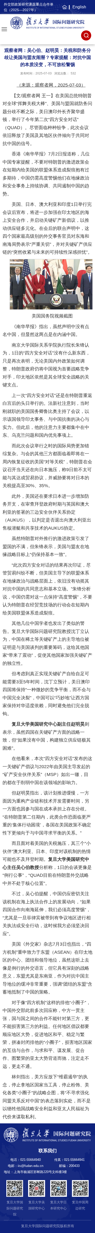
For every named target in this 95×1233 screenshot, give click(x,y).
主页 (63, 9)
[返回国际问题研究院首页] (47, 23)
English (79, 7)
